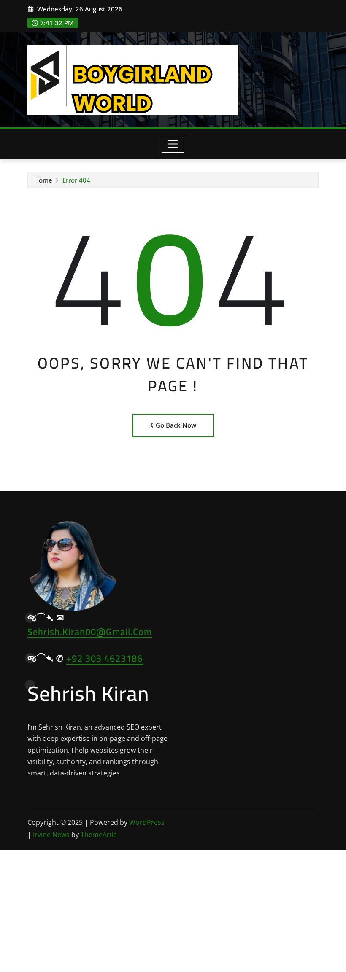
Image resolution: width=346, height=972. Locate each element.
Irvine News (51, 834)
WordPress (147, 822)
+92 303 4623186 (104, 658)
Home (43, 180)
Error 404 (76, 180)
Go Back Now (176, 425)
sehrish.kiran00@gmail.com (89, 632)
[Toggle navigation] (173, 144)
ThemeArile (99, 834)
